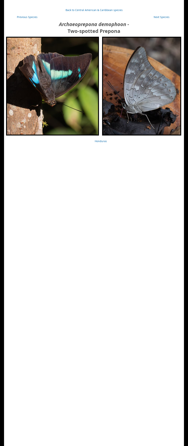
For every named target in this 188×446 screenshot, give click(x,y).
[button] (101, 141)
